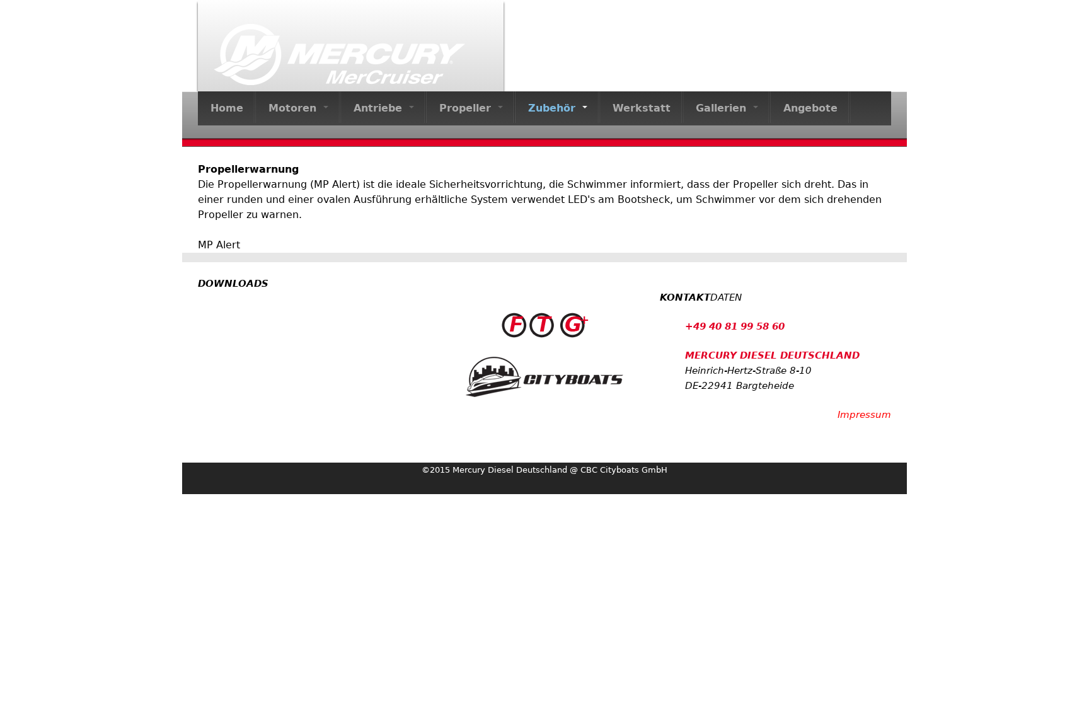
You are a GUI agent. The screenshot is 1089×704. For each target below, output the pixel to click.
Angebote (810, 108)
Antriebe (380, 108)
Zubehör (553, 108)
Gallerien (723, 108)
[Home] (351, 45)
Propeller (467, 108)
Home (226, 108)
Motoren (294, 108)
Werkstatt (642, 108)
